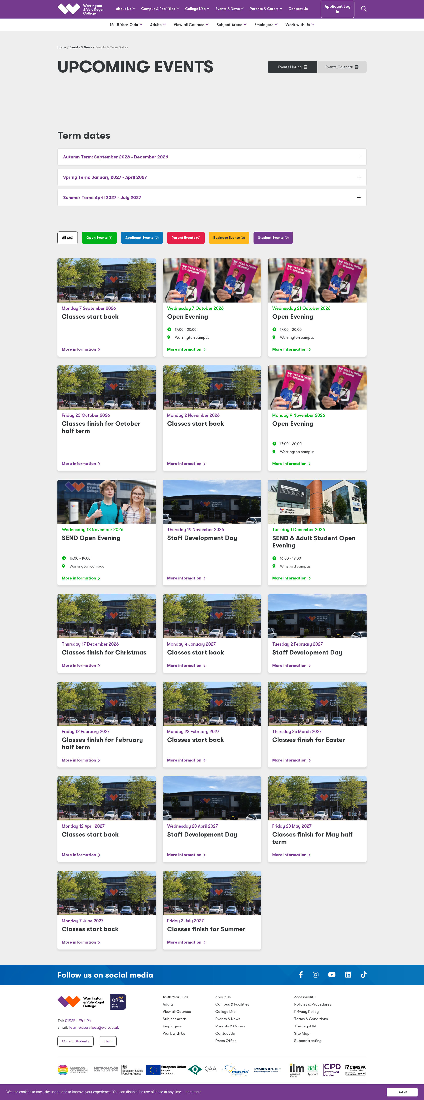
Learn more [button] (192, 1092)
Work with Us (298, 25)
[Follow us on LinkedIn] (348, 976)
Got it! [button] (402, 1092)
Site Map (302, 1033)
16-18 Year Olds (124, 25)
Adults (156, 25)
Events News (228, 9)
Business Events (229, 238)
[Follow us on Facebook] (301, 976)
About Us (124, 9)
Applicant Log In (337, 9)
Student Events (273, 238)
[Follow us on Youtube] (332, 976)
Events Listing (290, 67)
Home (61, 47)
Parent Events (186, 238)
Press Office (226, 1041)
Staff (108, 1041)
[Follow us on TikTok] (364, 976)
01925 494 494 (78, 1021)
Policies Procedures (312, 1004)
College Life (195, 9)
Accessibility (305, 997)
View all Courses (189, 25)
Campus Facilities (158, 9)
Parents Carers (264, 9)
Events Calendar (340, 67)
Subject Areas (229, 25)
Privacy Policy (306, 1012)
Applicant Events (142, 238)
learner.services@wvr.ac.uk (94, 1027)
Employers (264, 25)
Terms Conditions (311, 1019)
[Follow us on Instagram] (315, 976)
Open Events (99, 238)
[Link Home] (80, 9)
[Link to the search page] (364, 9)
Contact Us (298, 9)
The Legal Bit (305, 1026)
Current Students (75, 1041)
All (67, 238)
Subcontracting (308, 1041)
